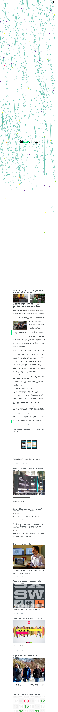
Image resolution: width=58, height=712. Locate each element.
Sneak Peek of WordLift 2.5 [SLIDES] (28, 619)
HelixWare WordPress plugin (31, 342)
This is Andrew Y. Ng (22, 544)
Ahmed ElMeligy (20, 519)
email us (34, 421)
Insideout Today (24, 335)
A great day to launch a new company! (25, 657)
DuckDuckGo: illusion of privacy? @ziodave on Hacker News (27, 510)
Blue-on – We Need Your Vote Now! (27, 695)
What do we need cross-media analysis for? (28, 470)
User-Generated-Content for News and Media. (28, 430)
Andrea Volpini (20, 424)
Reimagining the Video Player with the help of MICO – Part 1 (28, 291)
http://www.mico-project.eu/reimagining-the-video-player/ (32, 310)
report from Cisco (31, 316)
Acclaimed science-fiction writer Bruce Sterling (27, 582)
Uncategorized (26, 424)
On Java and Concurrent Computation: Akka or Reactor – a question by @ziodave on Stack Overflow (28, 526)
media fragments (38, 339)
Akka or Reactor (16, 530)
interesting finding (19, 381)
